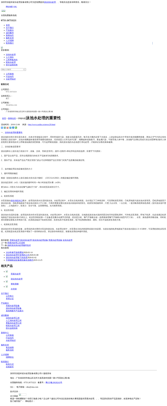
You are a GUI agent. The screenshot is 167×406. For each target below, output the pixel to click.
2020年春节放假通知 (14, 252)
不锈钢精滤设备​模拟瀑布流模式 (19, 260)
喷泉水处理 (11, 62)
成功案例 (5, 315)
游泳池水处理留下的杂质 (16, 257)
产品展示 (10, 30)
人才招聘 (10, 40)
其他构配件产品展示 (14, 311)
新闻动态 (10, 35)
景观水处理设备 (55, 240)
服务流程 (10, 350)
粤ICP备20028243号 (53, 382)
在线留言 (10, 367)
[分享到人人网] (13, 128)
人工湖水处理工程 (14, 320)
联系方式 (10, 364)
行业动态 (10, 76)
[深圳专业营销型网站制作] (22, 394)
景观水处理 (15, 240)
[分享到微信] (16, 128)
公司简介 (10, 296)
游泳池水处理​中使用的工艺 (17, 255)
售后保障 (10, 347)
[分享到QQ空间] (5, 128)
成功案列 (10, 33)
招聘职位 (10, 357)
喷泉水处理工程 (13, 326)
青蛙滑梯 (15, 284)
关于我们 (10, 28)
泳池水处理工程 (13, 318)
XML (15, 7)
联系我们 (10, 43)
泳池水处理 (11, 55)
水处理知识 (11, 79)
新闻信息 (12, 118)
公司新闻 (10, 74)
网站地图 (9, 7)
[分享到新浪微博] (8, 128)
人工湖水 (10, 57)
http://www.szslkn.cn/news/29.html (41, 124)
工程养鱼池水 (12, 60)
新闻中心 (5, 333)
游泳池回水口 (16, 201)
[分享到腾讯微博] (10, 128)
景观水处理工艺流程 (16, 243)
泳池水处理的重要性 (13, 132)
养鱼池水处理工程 (14, 323)
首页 (8, 25)
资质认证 (10, 299)
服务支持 (10, 38)
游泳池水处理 (50, 2)
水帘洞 (14, 289)
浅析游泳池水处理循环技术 (19, 245)
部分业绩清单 (12, 65)
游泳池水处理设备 (40, 240)
